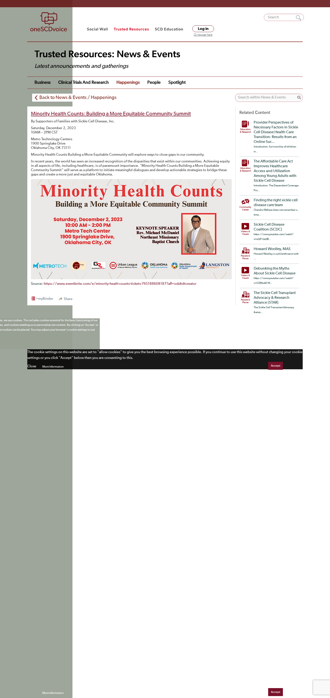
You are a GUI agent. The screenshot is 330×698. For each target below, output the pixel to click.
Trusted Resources (131, 29)
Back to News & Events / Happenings (77, 97)
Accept (275, 365)
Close (31, 366)
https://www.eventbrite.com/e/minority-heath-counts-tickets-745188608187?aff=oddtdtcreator (120, 284)
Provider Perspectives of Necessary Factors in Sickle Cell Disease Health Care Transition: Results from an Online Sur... (276, 132)
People (154, 82)
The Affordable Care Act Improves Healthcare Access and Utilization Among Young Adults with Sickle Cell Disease (275, 171)
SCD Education (169, 29)
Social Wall (97, 29)
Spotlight (177, 82)
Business (42, 82)
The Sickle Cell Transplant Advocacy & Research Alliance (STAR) (275, 298)
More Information (53, 366)
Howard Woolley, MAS (272, 249)
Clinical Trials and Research (83, 82)
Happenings (128, 82)
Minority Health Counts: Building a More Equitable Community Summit (111, 114)
